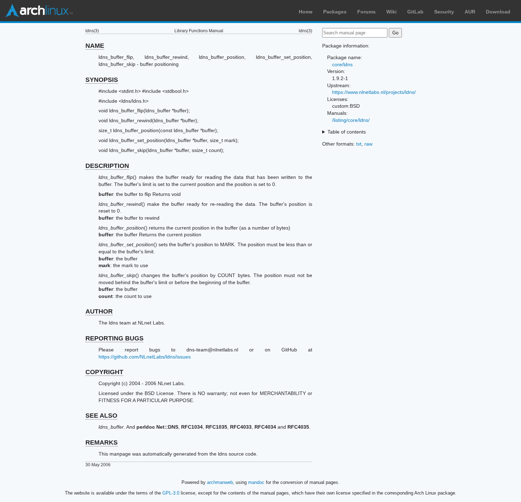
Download (498, 12)
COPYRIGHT (104, 372)
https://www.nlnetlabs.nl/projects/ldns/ (374, 92)
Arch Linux (39, 11)
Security (444, 12)
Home (306, 12)
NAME (94, 45)
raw (368, 144)
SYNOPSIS (101, 79)
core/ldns (342, 64)
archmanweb (220, 482)
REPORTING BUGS (114, 338)
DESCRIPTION (107, 165)
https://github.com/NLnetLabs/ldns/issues (145, 357)
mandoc (256, 482)
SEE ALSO (101, 415)
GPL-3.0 (170, 493)
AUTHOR (99, 311)
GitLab (415, 12)
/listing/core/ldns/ (351, 120)
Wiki (391, 12)
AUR (470, 12)
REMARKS (101, 442)
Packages (335, 12)
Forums (366, 12)
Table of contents (346, 132)
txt (359, 144)
